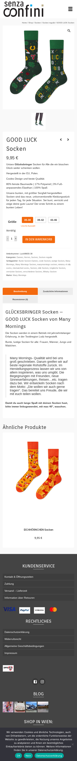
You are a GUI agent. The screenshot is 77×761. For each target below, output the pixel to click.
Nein (28, 755)
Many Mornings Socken (25, 264)
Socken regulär (45, 257)
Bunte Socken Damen (28, 261)
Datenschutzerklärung (49, 755)
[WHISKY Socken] (61, 139)
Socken (34, 257)
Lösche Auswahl (28, 226)
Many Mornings (19, 275)
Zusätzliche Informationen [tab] (55, 291)
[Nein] (72, 744)
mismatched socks (21, 268)
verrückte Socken (14, 272)
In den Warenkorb (38, 239)
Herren (27, 257)
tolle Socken (43, 268)
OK (18, 755)
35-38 (27, 220)
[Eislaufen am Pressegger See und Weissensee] (43, 707)
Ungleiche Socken (57, 268)
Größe (12, 221)
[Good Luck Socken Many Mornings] (38, 121)
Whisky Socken (50, 272)
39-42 (40, 220)
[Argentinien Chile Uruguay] (32, 707)
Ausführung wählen (38, 544)
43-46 (53, 220)
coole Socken (45, 261)
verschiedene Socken (32, 272)
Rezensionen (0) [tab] (20, 299)
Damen (20, 257)
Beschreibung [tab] (20, 291)
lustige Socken (58, 261)
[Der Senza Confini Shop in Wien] (20, 707)
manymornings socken (47, 264)
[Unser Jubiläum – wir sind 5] (8, 707)
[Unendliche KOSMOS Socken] (68, 139)
